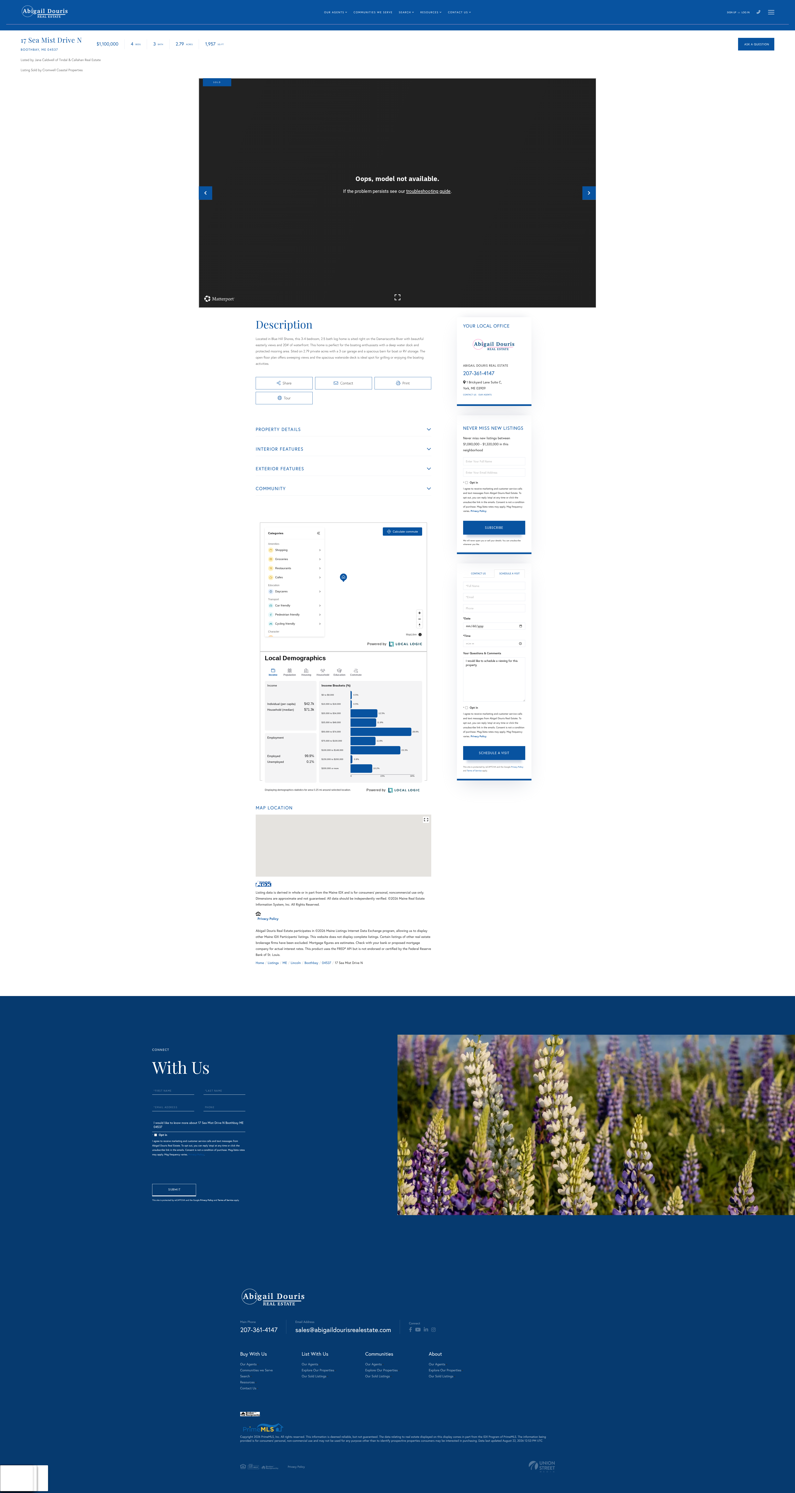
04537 (326, 963)
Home (260, 963)
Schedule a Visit (509, 573)
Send (174, 1190)
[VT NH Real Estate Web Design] (542, 1466)
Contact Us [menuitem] (458, 12)
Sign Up (731, 12)
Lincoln (296, 963)
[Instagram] (433, 1330)
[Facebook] (410, 1330)
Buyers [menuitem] (8, 1478)
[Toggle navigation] (771, 12)
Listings (273, 963)
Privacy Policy (268, 919)
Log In (746, 12)
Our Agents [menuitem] (334, 12)
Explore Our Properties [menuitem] (318, 1370)
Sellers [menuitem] (8, 1483)
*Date (467, 618)
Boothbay (311, 963)
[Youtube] (418, 1330)
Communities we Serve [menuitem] (373, 12)
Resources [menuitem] (429, 12)
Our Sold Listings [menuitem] (314, 1376)
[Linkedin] (426, 1330)
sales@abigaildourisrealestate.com (343, 1329)
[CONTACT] (756, 44)
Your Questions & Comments (482, 653)
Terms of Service (474, 770)
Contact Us (469, 394)
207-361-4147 (478, 373)
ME (285, 963)
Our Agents (485, 394)
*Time (467, 636)
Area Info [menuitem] (10, 1489)
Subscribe (494, 527)
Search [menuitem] (405, 12)
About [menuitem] (8, 1473)
